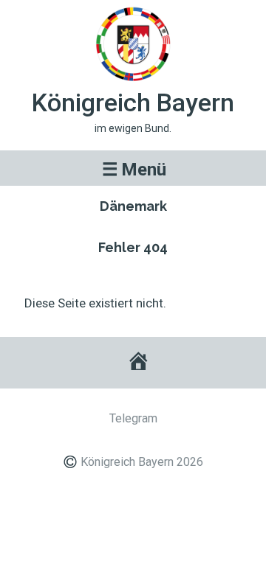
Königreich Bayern (133, 102)
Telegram (133, 418)
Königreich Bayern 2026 (142, 462)
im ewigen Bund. (133, 128)
